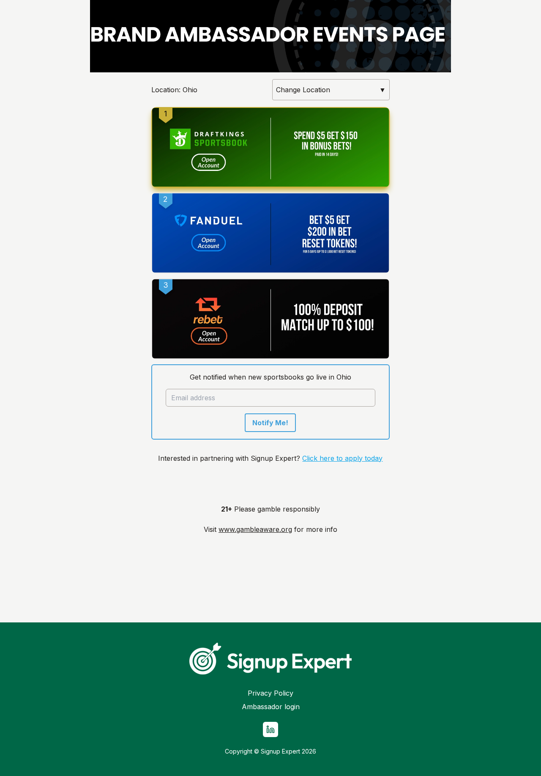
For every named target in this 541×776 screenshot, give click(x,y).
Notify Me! (270, 422)
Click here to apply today (342, 458)
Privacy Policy (270, 693)
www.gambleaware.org (255, 529)
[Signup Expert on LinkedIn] (270, 729)
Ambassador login (271, 706)
